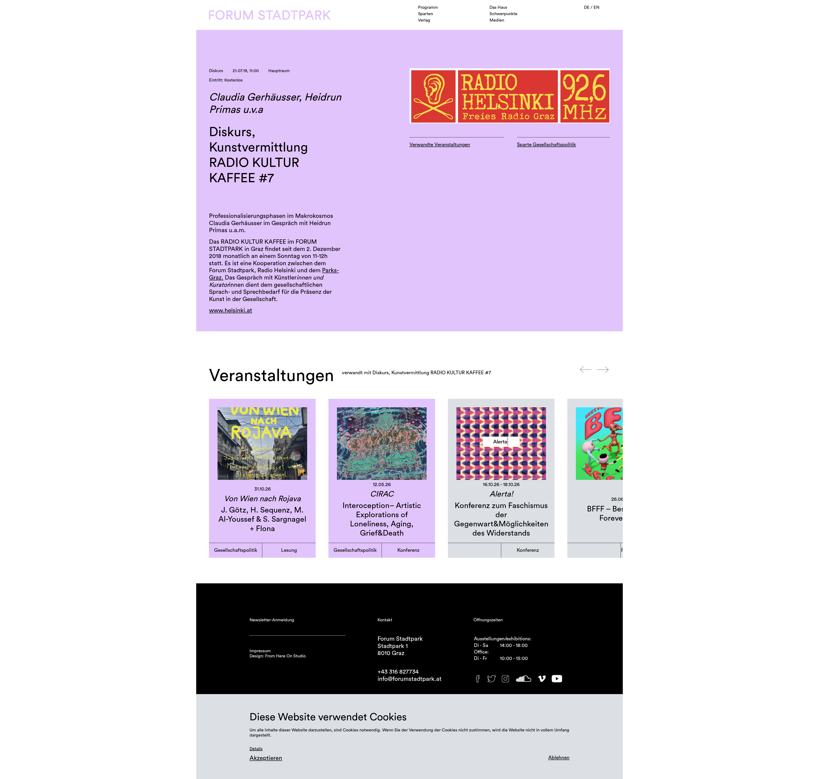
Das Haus (498, 7)
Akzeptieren (266, 758)
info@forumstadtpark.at (409, 679)
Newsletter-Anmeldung (272, 620)
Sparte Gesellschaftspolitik (546, 144)
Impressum (260, 651)
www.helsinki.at (230, 310)
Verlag (424, 20)
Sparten (425, 14)
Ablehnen (558, 757)
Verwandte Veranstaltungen (440, 144)
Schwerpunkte (503, 14)
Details (256, 749)
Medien (496, 20)
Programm (428, 7)
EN (596, 7)
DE (587, 7)
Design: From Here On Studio (278, 656)
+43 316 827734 (398, 672)
